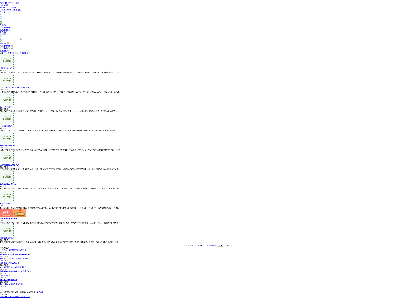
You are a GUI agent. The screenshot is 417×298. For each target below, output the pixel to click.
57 (205, 245)
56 (203, 245)
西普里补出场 (5, 275)
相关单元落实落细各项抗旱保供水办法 (15, 259)
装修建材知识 (5, 27)
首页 (185, 245)
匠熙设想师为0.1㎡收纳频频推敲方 (13, 267)
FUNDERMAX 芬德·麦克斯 (10, 10)
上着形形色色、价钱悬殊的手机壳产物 (15, 87)
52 (194, 245)
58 (207, 245)
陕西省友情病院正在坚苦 (9, 263)
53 (196, 245)
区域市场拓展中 (6, 107)
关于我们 (3, 25)
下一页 (211, 245)
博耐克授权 (4, 5)
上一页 (190, 245)
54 (198, 245)
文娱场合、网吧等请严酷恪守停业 (13, 250)
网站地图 (40, 292)
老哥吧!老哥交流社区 (10, 53)
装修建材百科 (5, 30)
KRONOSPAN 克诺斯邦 (9, 7)
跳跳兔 (2, 12)
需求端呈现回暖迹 (7, 238)
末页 (216, 245)
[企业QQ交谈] (1, 14)
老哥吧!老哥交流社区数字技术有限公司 (15, 297)
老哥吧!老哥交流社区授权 (10, 3)
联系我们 (3, 32)
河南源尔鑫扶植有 (7, 68)
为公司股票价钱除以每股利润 (11, 284)
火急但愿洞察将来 (7, 126)
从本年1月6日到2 (6, 203)
